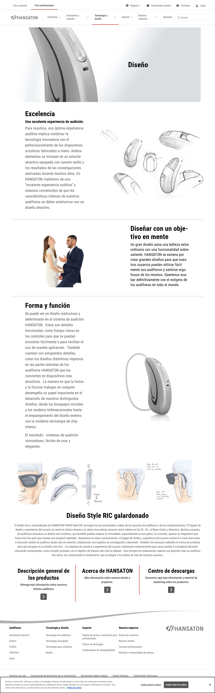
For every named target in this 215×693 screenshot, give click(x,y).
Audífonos (52, 17)
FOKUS (12, 646)
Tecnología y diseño (101, 17)
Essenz (12, 640)
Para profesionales (44, 5)
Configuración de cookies (151, 685)
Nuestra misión (126, 640)
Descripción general (19, 635)
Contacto (185, 5)
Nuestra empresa (143, 17)
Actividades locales (161, 5)
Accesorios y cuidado (72, 17)
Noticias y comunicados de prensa (136, 652)
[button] (120, 675)
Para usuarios (20, 5)
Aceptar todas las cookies (176, 685)
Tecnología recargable (57, 640)
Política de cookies (74, 688)
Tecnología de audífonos (58, 635)
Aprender (167, 17)
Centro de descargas (92, 644)
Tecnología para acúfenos (59, 646)
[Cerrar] (210, 684)
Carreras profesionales (130, 646)
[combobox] (190, 17)
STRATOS (14, 652)
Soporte (126, 17)
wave (11, 658)
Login (203, 5)
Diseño (49, 652)
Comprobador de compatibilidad (98, 650)
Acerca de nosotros (128, 635)
